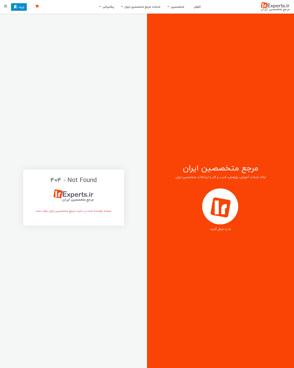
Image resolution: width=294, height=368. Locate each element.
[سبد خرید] (37, 6)
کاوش (197, 7)
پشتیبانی (108, 7)
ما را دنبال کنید (220, 229)
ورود (21, 7)
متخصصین (177, 7)
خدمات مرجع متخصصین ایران (142, 7)
